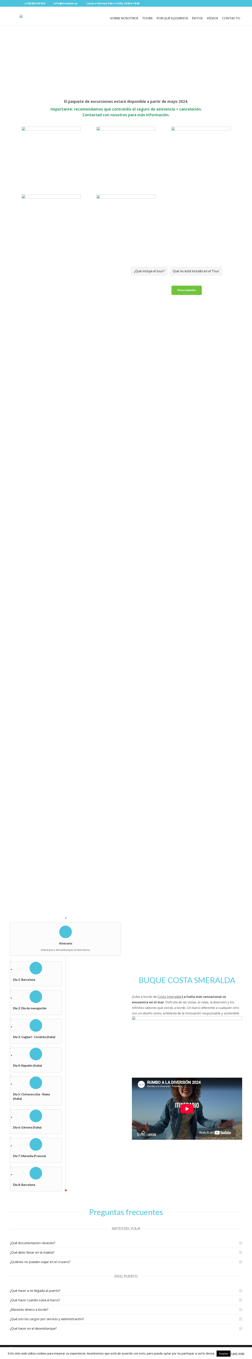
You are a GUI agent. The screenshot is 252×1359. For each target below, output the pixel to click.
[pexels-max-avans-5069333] (65, 557)
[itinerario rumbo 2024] (65, 464)
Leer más (238, 1353)
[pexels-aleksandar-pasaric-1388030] (65, 871)
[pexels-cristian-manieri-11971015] (65, 632)
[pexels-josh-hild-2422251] (65, 793)
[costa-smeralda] (65, 298)
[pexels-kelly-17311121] (65, 710)
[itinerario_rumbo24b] (65, 369)
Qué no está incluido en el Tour (196, 271)
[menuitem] (124, 18)
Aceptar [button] (223, 1353)
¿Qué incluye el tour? (149, 271)
